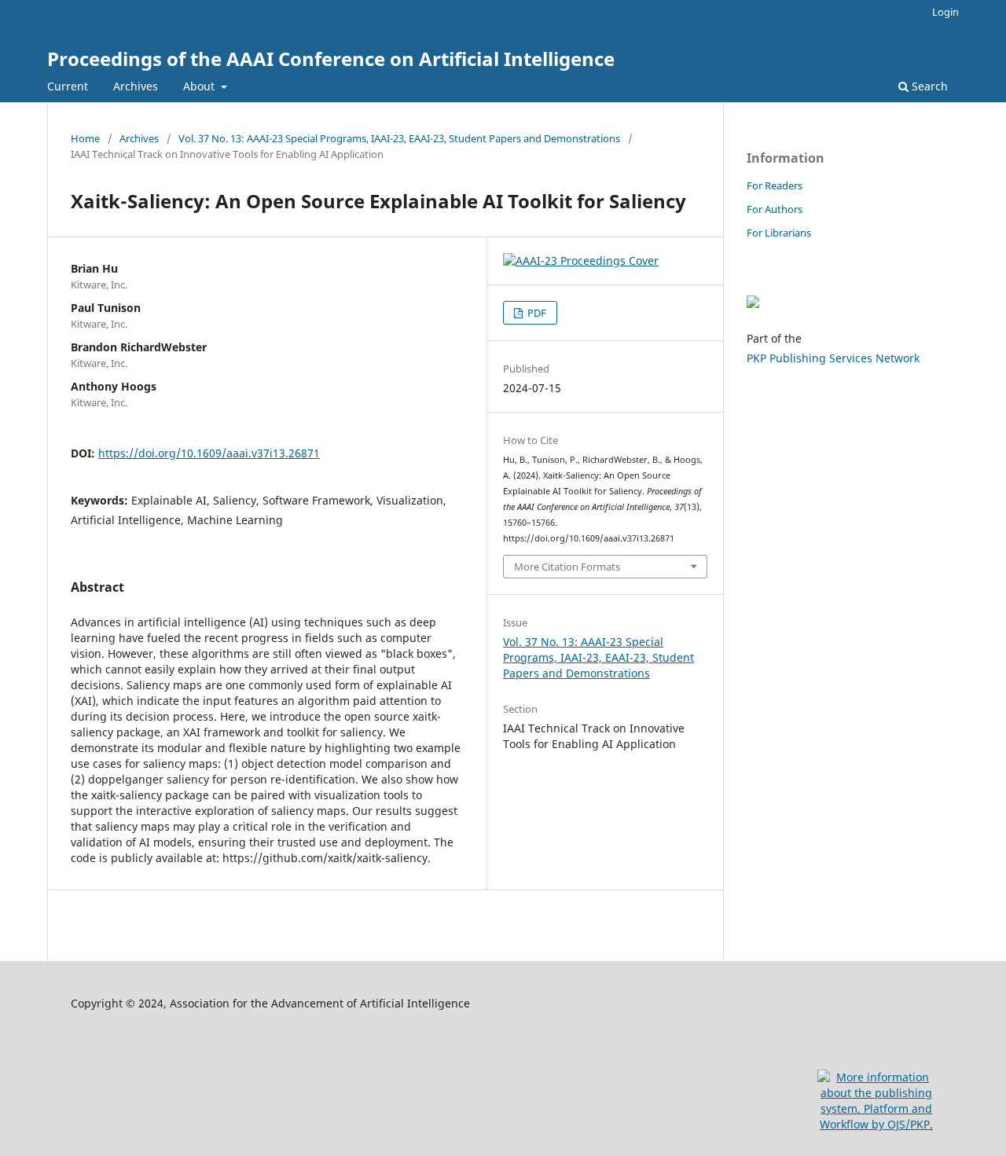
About (200, 86)
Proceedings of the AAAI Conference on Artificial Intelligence (331, 59)
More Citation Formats (567, 567)
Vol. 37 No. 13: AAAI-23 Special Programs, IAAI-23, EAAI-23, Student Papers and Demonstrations (399, 138)
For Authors (774, 209)
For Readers (774, 185)
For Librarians (779, 233)
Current (67, 86)
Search (928, 86)
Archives (135, 86)
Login (945, 12)
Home (85, 138)
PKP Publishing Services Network (833, 357)
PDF (535, 313)
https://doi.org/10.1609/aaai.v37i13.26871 (209, 453)
